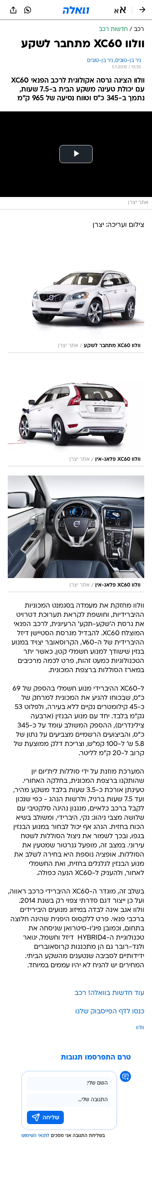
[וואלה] (76, 10)
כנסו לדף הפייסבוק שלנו (109, 1011)
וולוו (140, 1028)
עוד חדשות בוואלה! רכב (109, 993)
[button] (120, 10)
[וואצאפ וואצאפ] (27, 10)
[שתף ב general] (13, 10)
